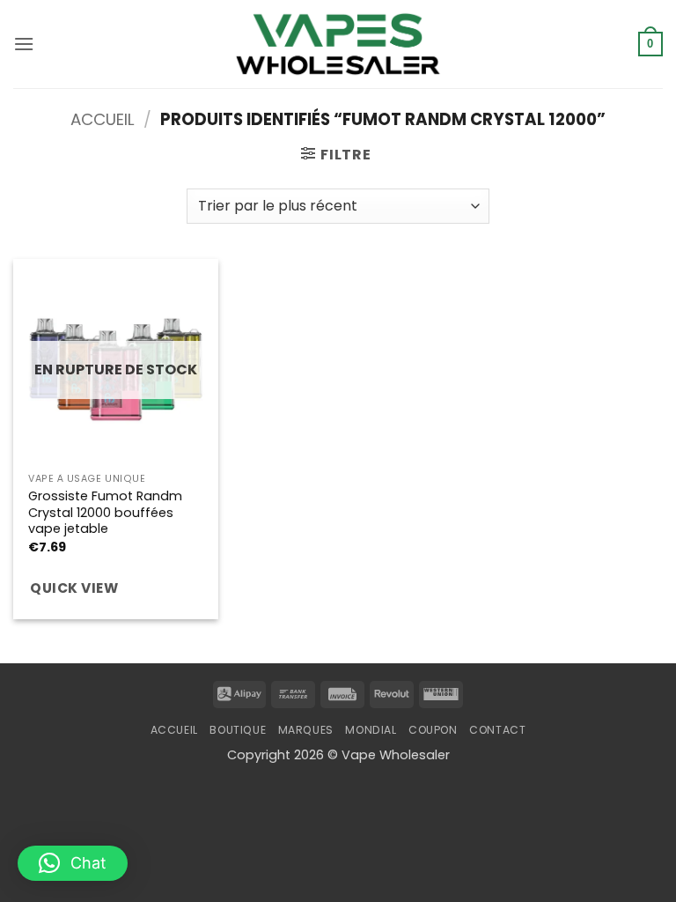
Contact (497, 729)
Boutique (237, 729)
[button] (23, 43)
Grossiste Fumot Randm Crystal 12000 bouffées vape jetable (105, 512)
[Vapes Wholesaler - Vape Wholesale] (338, 44)
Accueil (102, 119)
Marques (306, 729)
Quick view (74, 588)
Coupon (433, 729)
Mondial (370, 729)
